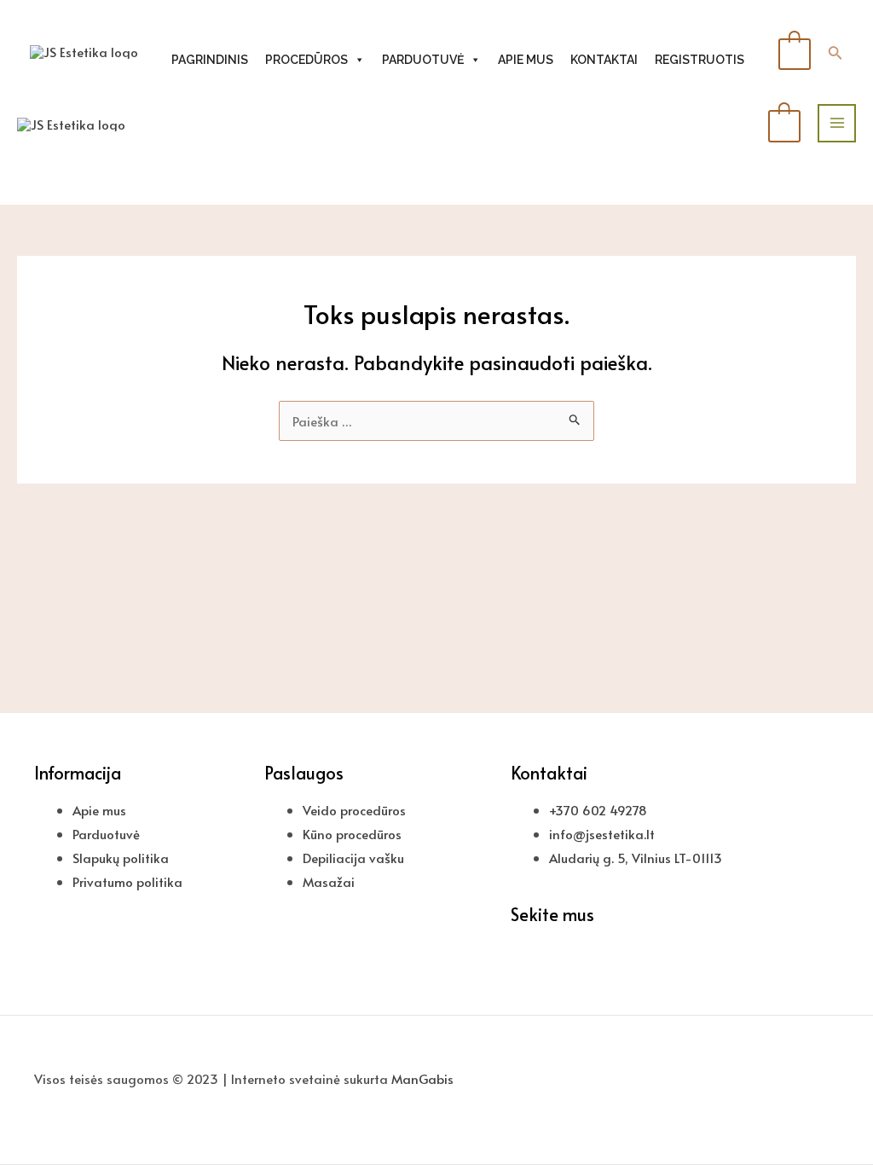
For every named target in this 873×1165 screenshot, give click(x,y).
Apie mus (99, 810)
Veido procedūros (354, 810)
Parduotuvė (106, 834)
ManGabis (422, 1078)
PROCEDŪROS (306, 60)
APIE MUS (525, 60)
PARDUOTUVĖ (423, 60)
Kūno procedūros (352, 834)
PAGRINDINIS (209, 60)
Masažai (329, 881)
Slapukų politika (120, 858)
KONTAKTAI (604, 60)
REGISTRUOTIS (699, 60)
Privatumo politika (127, 881)
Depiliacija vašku (353, 858)
